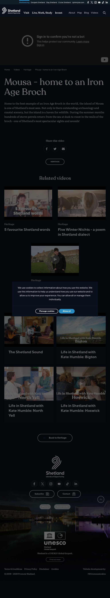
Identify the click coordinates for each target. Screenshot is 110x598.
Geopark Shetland (38, 2)
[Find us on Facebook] (88, 2)
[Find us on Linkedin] (107, 2)
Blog (86, 12)
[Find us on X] (92, 2)
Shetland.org (24, 2)
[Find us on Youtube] (99, 2)
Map (79, 12)
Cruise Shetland (64, 2)
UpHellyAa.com (78, 2)
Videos (94, 12)
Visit (26, 12)
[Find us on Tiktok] (103, 2)
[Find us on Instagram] (95, 2)
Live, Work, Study (42, 12)
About (72, 12)
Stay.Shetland (51, 2)
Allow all (67, 311)
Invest (58, 12)
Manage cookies (46, 311)
